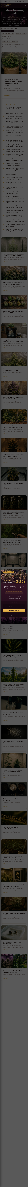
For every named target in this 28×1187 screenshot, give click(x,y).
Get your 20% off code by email (14, 602)
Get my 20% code (14, 610)
